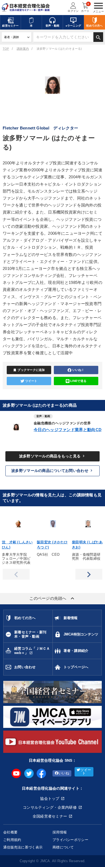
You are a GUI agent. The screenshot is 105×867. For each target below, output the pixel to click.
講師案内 (23, 48)
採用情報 (59, 832)
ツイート (31, 380)
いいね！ (78, 369)
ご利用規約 (12, 840)
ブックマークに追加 (29, 370)
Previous (16, 574)
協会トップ (49, 798)
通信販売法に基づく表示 (23, 847)
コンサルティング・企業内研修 (50, 807)
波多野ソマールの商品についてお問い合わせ (52, 470)
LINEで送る (78, 380)
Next (88, 574)
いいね (63, 773)
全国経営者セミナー (50, 816)
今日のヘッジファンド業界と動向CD (68, 429)
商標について (63, 847)
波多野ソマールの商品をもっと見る (52, 456)
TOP (6, 48)
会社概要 (10, 832)
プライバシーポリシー (70, 840)
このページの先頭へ (52, 598)
